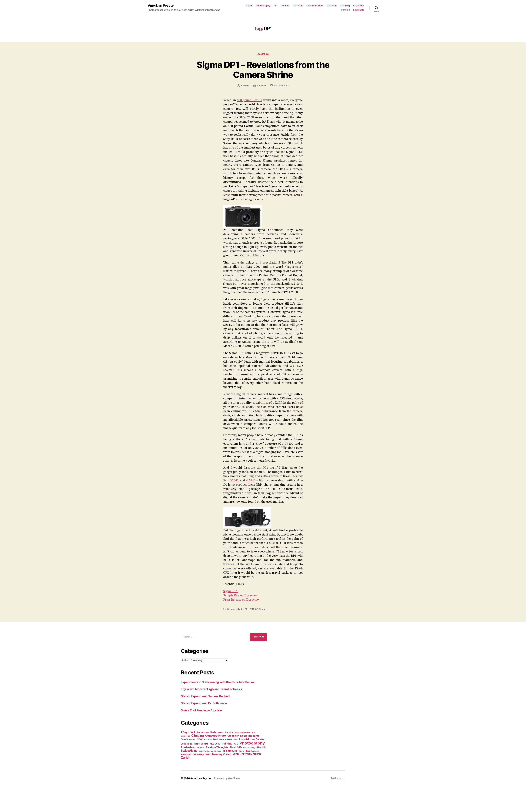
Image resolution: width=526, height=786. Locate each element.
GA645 (234, 480)
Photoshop (188, 747)
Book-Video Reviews (242, 732)
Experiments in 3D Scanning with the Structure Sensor (218, 682)
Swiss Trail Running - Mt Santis (210, 751)
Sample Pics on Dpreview (240, 595)
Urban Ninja (198, 754)
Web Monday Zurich (218, 754)
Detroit (184, 739)
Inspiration (218, 739)
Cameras (298, 5)
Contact (285, 5)
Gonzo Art (208, 739)
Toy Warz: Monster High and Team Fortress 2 (211, 689)
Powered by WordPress (227, 778)
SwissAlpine (189, 750)
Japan (236, 739)
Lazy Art (244, 739)
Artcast (205, 732)
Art (275, 5)
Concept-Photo (315, 5)
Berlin (213, 732)
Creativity (358, 5)
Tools (241, 751)
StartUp (261, 747)
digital (240, 609)
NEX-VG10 (215, 743)
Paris (236, 744)
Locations (358, 9)
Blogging (229, 732)
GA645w (252, 480)
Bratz (254, 732)
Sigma (262, 609)
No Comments (281, 85)
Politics (200, 747)
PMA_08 (254, 609)
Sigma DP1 (230, 591)
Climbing (345, 5)
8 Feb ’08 (261, 85)
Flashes (345, 9)
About (249, 5)
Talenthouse (229, 750)
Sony (253, 748)
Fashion (192, 739)
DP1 (246, 609)
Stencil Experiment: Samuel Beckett (205, 696)
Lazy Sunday (257, 739)
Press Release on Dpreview (241, 600)
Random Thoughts (217, 747)
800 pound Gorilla (249, 100)
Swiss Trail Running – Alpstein (201, 710)
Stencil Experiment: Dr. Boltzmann (204, 703)
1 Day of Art (188, 732)
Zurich (185, 757)
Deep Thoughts (250, 735)
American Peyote (161, 5)
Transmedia (186, 754)
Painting (227, 743)
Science (246, 748)
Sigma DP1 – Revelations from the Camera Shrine (263, 69)
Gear (200, 739)
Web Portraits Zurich (247, 754)
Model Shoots (201, 743)
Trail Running (252, 751)
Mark (246, 85)
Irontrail (228, 739)
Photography (263, 5)
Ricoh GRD (236, 747)
